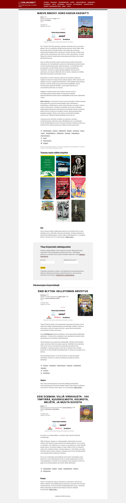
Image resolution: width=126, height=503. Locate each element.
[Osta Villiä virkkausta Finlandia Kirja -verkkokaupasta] (55, 426)
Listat (54, 4)
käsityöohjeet (47, 469)
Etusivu (46, 2)
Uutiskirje (61, 4)
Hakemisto (91, 2)
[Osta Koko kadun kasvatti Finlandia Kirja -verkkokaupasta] (54, 37)
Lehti (69, 6)
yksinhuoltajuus (45, 136)
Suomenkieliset (64, 2)
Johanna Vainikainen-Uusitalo (52, 298)
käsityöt (54, 469)
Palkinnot (47, 4)
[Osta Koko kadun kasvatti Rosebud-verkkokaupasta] (63, 37)
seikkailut (43, 368)
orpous (82, 131)
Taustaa (69, 4)
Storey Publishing (67, 407)
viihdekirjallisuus (50, 133)
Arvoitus (45, 370)
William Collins (61, 296)
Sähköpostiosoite (70, 260)
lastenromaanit (61, 365)
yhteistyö (67, 133)
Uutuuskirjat (77, 4)
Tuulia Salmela (55, 409)
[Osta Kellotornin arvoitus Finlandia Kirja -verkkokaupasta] (54, 315)
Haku (64, 6)
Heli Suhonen (48, 409)
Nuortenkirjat (81, 2)
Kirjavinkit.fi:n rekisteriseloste (65, 275)
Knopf (55, 18)
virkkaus (75, 469)
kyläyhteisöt (62, 131)
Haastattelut (88, 4)
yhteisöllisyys (75, 133)
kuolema (55, 131)
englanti (45, 143)
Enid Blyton (46, 373)
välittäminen (60, 133)
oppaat (60, 469)
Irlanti (44, 138)
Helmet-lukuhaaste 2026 (52, 6)
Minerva (42, 406)
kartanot (45, 365)
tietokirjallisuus (68, 469)
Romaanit (53, 2)
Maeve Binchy (47, 141)
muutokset (76, 131)
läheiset (69, 131)
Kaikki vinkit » (70, 237)
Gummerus (43, 295)
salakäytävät (77, 365)
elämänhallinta (47, 131)
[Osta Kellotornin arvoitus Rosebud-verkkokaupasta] (62, 315)
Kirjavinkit (28, 2)
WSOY (42, 17)
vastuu (43, 133)
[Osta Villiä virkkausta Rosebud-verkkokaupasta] (64, 426)
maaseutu (69, 365)
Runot (72, 2)
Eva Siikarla (48, 20)
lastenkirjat (52, 365)
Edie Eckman (46, 471)
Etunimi (43, 260)
